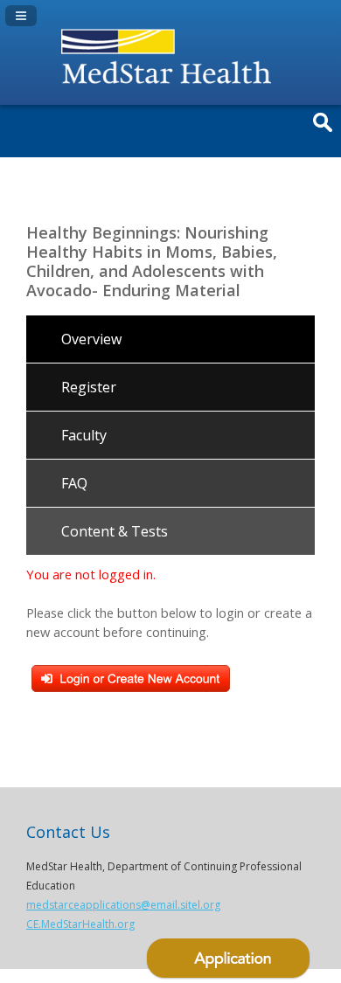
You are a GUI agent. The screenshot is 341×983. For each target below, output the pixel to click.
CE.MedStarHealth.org (80, 924)
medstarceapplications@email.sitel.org (123, 904)
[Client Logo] (170, 86)
